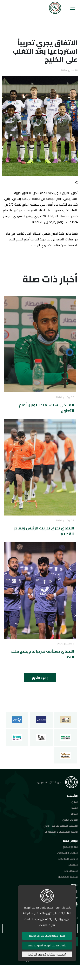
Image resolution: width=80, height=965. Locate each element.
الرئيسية (72, 795)
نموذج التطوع (70, 846)
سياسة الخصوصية (68, 876)
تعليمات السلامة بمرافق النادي (60, 825)
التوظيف (73, 864)
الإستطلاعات (71, 870)
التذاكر (74, 813)
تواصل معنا (70, 840)
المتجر (74, 807)
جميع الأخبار (40, 678)
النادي (74, 801)
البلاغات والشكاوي (67, 852)
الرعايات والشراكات (68, 858)
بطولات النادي (70, 819)
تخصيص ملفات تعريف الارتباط (47, 954)
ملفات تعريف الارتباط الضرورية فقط (47, 945)
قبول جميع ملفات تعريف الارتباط (47, 935)
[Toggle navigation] (72, 7)
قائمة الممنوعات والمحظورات (61, 831)
